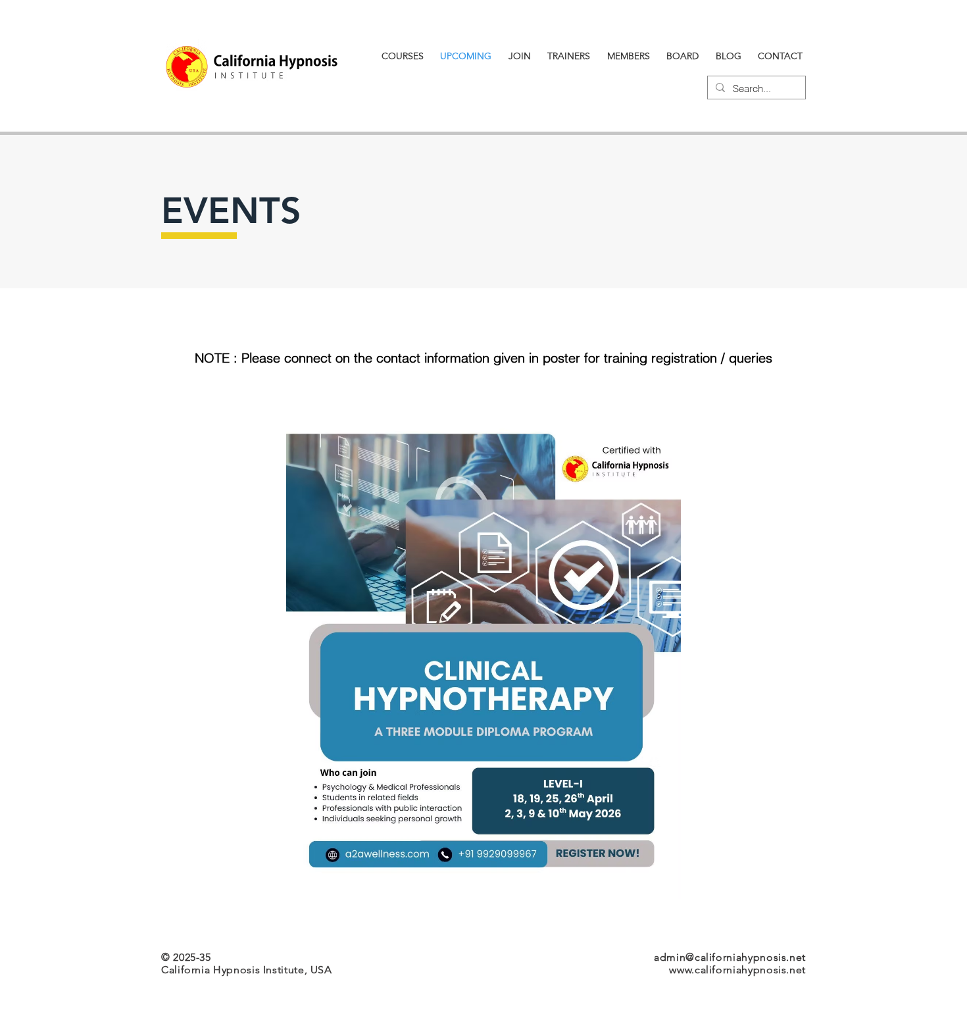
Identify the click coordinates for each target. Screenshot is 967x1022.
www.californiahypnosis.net (737, 969)
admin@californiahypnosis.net (730, 957)
